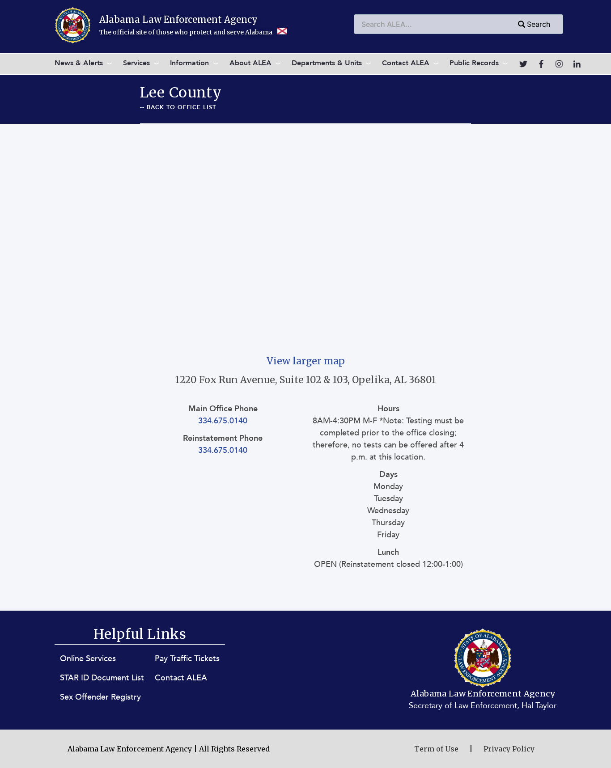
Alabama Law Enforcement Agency (178, 19)
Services (136, 63)
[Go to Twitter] (523, 64)
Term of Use (436, 748)
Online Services (88, 658)
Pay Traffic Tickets (187, 658)
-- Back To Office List (178, 107)
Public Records (474, 63)
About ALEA (250, 63)
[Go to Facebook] (541, 64)
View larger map (306, 361)
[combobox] (458, 24)
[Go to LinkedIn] (577, 64)
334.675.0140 (222, 420)
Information (189, 63)
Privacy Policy (509, 748)
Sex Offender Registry (100, 697)
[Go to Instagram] (559, 64)
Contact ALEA (405, 63)
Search (538, 24)
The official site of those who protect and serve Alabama (186, 32)
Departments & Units (327, 63)
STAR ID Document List (102, 678)
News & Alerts (79, 63)
